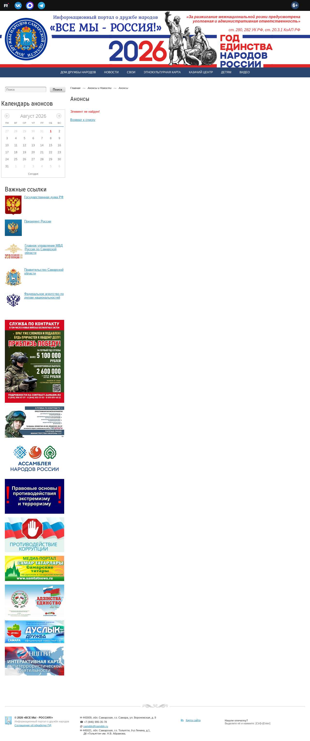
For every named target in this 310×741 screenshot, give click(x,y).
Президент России (37, 221)
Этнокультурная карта (162, 72)
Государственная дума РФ (43, 197)
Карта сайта (193, 720)
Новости (111, 72)
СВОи (131, 72)
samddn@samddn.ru (95, 726)
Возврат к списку (82, 120)
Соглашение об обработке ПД (33, 725)
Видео (245, 72)
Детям (226, 72)
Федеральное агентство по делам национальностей (44, 295)
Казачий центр (201, 72)
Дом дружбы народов (78, 72)
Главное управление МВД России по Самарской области (44, 249)
